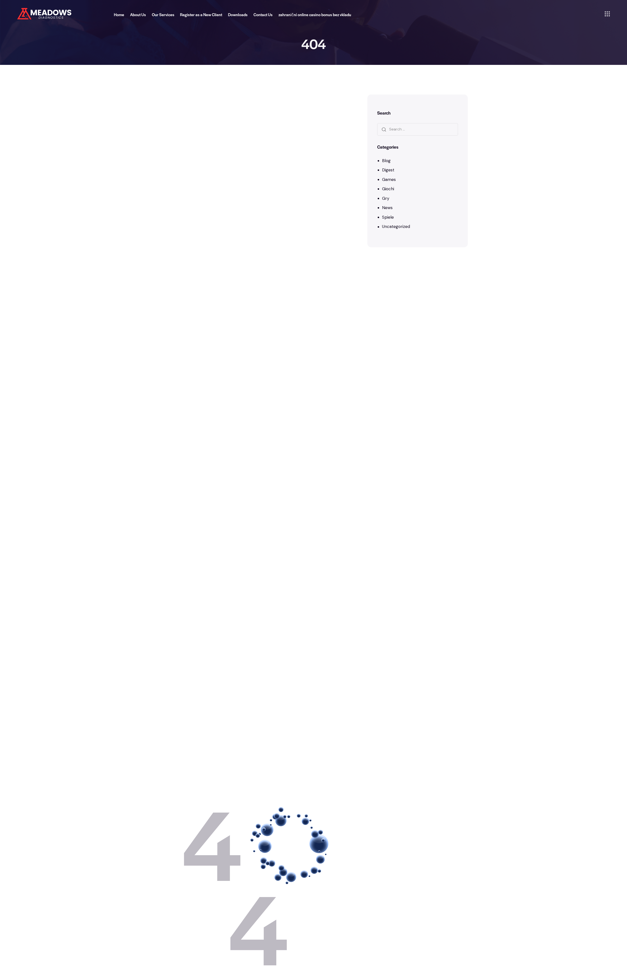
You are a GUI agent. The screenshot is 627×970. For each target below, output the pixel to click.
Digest (388, 170)
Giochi (388, 188)
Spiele (388, 217)
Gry (385, 198)
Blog (386, 160)
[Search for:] (417, 129)
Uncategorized (396, 226)
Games (389, 179)
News (387, 207)
